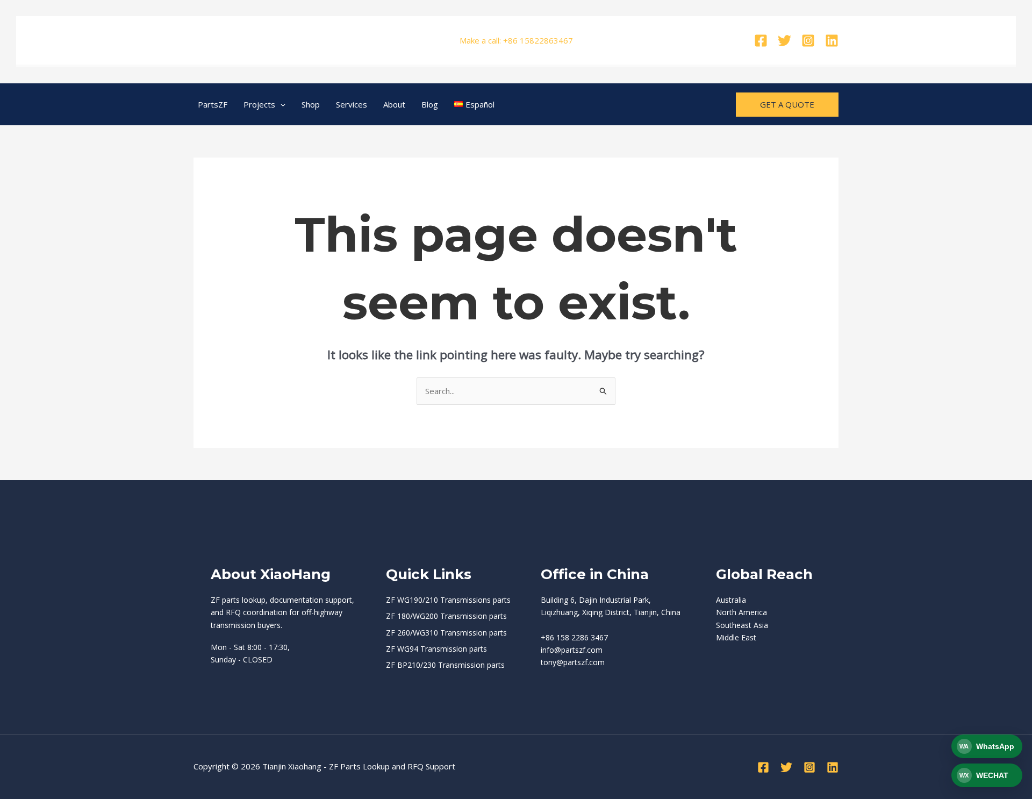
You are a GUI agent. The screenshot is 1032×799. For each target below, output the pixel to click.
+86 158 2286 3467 (574, 637)
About (394, 104)
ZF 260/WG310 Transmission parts (446, 632)
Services (351, 104)
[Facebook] (761, 40)
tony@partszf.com (573, 662)
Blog (429, 104)
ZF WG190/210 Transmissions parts (448, 600)
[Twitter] (784, 40)
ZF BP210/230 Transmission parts (445, 665)
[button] (280, 104)
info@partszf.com (572, 650)
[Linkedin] (831, 40)
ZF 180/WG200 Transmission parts (446, 616)
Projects (259, 104)
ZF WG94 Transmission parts (436, 649)
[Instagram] (808, 40)
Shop (311, 104)
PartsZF (212, 104)
